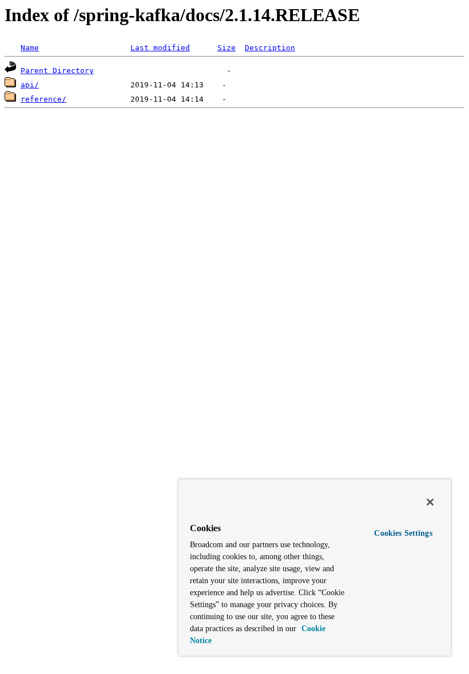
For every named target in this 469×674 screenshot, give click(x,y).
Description (270, 47)
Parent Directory (57, 70)
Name (30, 47)
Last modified (160, 47)
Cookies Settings (403, 533)
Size (226, 47)
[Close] (430, 502)
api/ (30, 85)
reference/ (43, 99)
